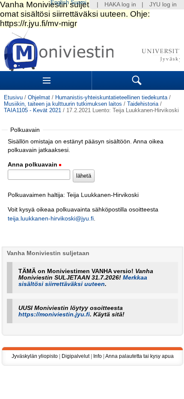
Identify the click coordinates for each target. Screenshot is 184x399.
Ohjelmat (39, 97)
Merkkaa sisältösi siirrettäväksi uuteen (82, 280)
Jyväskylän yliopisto (35, 356)
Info (97, 356)
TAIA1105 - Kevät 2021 (32, 110)
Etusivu (13, 97)
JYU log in (163, 4)
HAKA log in (120, 4)
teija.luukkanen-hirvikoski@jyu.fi (51, 218)
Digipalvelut (75, 356)
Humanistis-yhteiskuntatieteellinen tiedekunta (111, 97)
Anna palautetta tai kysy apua (139, 356)
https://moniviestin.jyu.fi (54, 314)
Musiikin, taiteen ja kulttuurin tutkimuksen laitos (63, 104)
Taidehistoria (142, 104)
